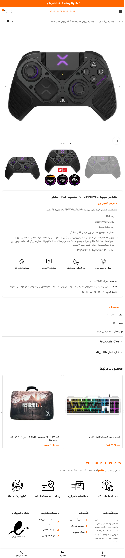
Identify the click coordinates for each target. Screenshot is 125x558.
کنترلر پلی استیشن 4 (84, 286)
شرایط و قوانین (48, 529)
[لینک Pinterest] (95, 292)
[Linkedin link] (91, 292)
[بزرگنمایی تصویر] (116, 140)
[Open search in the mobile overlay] (10, 11)
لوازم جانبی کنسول (107, 21)
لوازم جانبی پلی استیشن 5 (83, 21)
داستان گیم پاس (77, 520)
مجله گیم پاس (78, 532)
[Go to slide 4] (61, 143)
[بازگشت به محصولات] (8, 22)
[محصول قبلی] (12, 22)
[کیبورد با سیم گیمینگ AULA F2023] (92, 404)
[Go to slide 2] (67, 143)
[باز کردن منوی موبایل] (121, 11)
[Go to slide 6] (54, 143)
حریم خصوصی (48, 535)
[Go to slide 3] (64, 143)
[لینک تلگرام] (83, 292)
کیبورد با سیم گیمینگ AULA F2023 (104, 437)
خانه (121, 21)
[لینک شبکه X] (99, 292)
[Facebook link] (103, 292)
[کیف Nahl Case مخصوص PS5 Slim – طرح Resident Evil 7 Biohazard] (32, 404)
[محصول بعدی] (4, 22)
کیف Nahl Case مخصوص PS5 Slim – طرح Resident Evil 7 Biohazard (33, 439)
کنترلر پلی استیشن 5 (60, 21)
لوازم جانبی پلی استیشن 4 (62, 286)
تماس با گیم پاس (77, 526)
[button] (119, 87)
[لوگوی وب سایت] (62, 11)
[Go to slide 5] (57, 143)
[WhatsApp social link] (87, 292)
